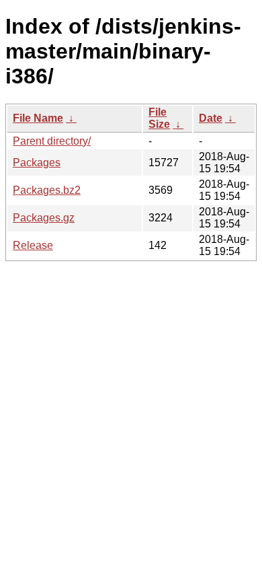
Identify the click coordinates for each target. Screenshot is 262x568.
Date (210, 118)
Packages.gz (44, 217)
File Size (159, 118)
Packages (36, 162)
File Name (38, 118)
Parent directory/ (52, 141)
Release (33, 245)
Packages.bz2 (47, 190)
